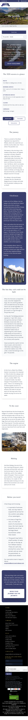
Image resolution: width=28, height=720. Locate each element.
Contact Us (4, 1)
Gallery (7, 628)
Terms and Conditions (10, 636)
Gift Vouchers (8, 630)
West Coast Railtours (10, 615)
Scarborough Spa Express (11, 612)
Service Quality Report (10, 648)
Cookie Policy (8, 639)
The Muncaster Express (11, 617)
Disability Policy (9, 643)
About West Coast (9, 623)
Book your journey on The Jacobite (14, 593)
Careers (7, 626)
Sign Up (9, 674)
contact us (16, 687)
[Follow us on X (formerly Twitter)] (18, 1)
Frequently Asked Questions (12, 645)
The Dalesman (8, 614)
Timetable (20, 118)
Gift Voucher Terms (10, 646)
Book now (8, 118)
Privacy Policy (8, 637)
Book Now (14, 32)
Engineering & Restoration (11, 625)
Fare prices (14, 123)
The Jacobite (8, 610)
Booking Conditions (10, 641)
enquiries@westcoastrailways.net (14, 563)
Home (3, 26)
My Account (24, 1)
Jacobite (7, 26)
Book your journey (14, 63)
